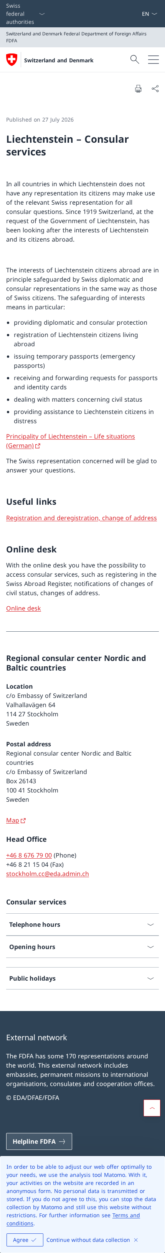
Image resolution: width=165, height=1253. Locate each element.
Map (12, 820)
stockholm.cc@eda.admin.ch (47, 873)
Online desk (23, 608)
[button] (152, 1108)
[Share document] (155, 88)
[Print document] (138, 88)
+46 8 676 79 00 (29, 855)
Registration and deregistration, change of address (81, 518)
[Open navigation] (153, 59)
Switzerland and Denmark (59, 60)
